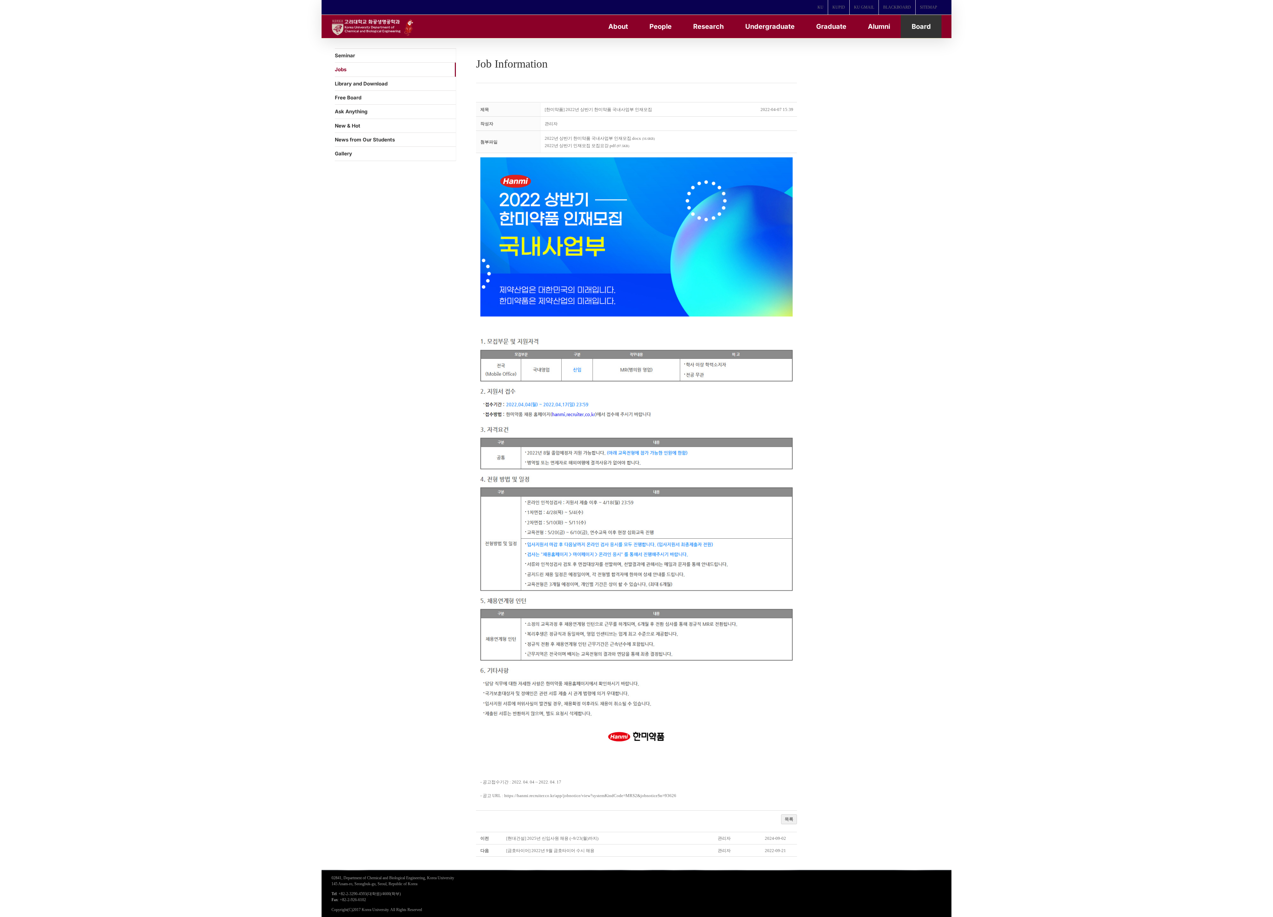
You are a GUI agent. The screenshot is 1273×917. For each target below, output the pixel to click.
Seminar (345, 55)
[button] (551, 123)
